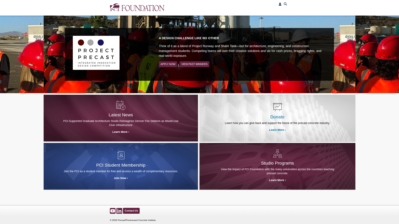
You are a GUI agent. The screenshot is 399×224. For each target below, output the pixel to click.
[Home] (137, 9)
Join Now (120, 178)
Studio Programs (277, 163)
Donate (277, 116)
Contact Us (131, 210)
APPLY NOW (168, 64)
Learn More (119, 131)
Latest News (121, 114)
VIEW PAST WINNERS (194, 64)
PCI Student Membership (121, 165)
